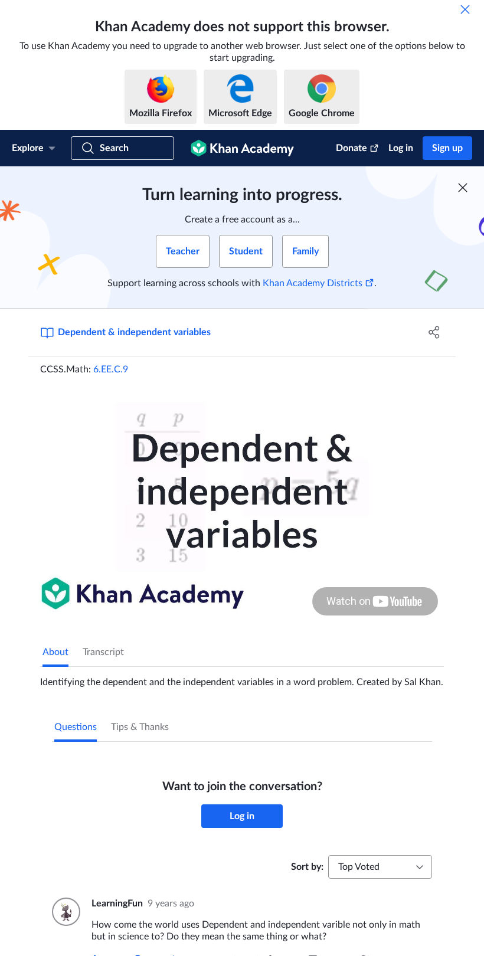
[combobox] (380, 867)
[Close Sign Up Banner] (463, 187)
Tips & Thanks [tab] (140, 727)
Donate (351, 148)
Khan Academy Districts (312, 283)
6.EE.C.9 (110, 369)
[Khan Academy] (242, 148)
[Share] (434, 332)
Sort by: (307, 867)
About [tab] (55, 652)
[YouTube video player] (242, 502)
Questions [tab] (75, 727)
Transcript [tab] (103, 652)
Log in (400, 148)
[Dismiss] (465, 9)
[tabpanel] (242, 677)
